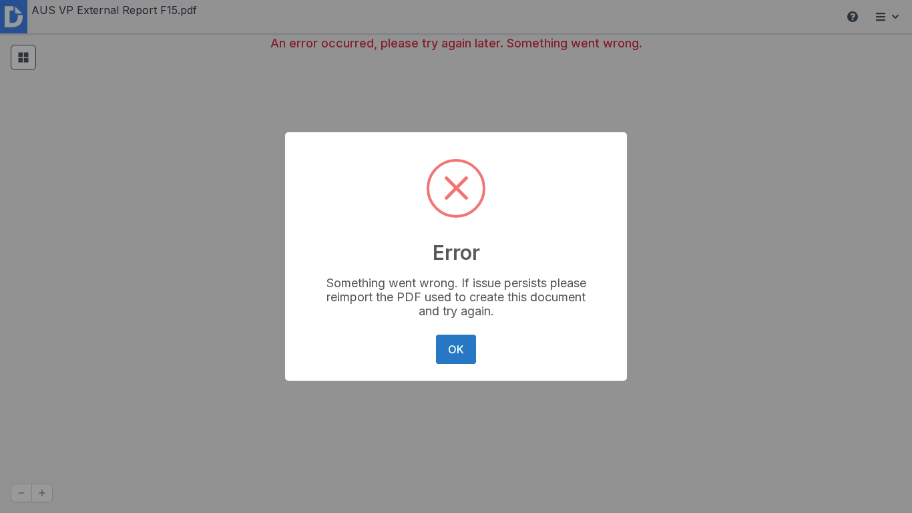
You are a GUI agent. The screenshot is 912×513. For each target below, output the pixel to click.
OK (456, 349)
